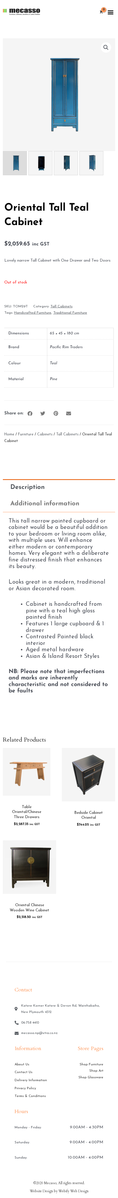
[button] (110, 12)
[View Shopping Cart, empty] (101, 12)
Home (9, 434)
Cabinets (44, 434)
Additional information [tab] (44, 503)
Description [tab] (27, 487)
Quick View (26, 796)
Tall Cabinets (61, 306)
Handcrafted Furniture (32, 313)
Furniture (26, 434)
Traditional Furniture (70, 313)
